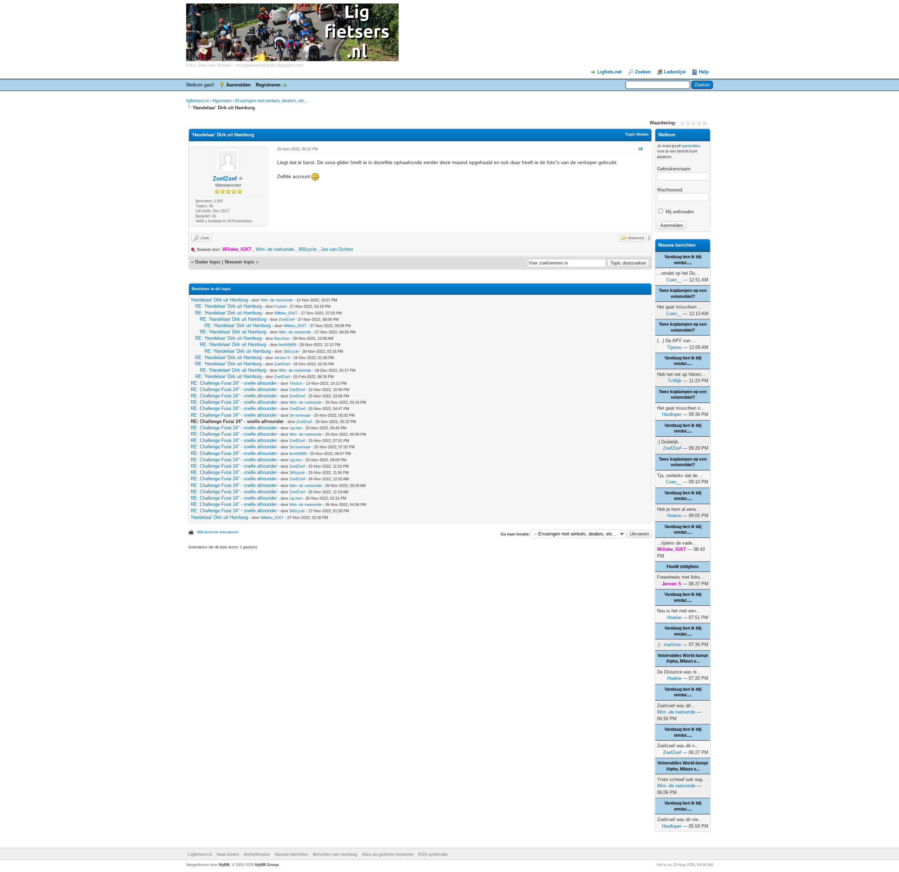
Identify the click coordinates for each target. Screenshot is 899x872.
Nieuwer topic (240, 262)
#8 (640, 149)
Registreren (268, 84)
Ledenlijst (674, 71)
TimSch (295, 383)
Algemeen (222, 100)
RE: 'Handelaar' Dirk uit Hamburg (228, 306)
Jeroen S (282, 358)
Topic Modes (637, 134)
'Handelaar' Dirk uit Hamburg (219, 299)
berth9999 (287, 345)
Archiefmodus (257, 854)
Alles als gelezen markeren (388, 854)
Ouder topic (208, 262)
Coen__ (674, 279)
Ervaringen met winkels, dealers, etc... (271, 100)
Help (704, 71)
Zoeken (643, 71)
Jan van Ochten (337, 249)
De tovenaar (299, 415)
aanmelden (691, 146)
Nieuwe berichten (291, 854)
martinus (672, 644)
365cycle (307, 249)
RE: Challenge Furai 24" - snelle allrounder (234, 383)
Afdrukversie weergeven (217, 532)
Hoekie (674, 515)
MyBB (224, 865)
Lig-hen (295, 428)
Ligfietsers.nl (200, 854)
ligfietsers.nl (197, 100)
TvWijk (675, 380)
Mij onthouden (679, 211)
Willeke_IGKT (285, 313)
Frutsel (280, 306)
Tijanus (674, 347)
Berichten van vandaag (335, 854)
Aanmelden (238, 84)
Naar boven (228, 854)
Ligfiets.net (609, 71)
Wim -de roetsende (275, 249)
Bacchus (281, 338)
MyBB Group (267, 865)
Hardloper (671, 414)
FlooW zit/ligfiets (683, 566)
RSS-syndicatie (433, 854)
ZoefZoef (225, 179)
